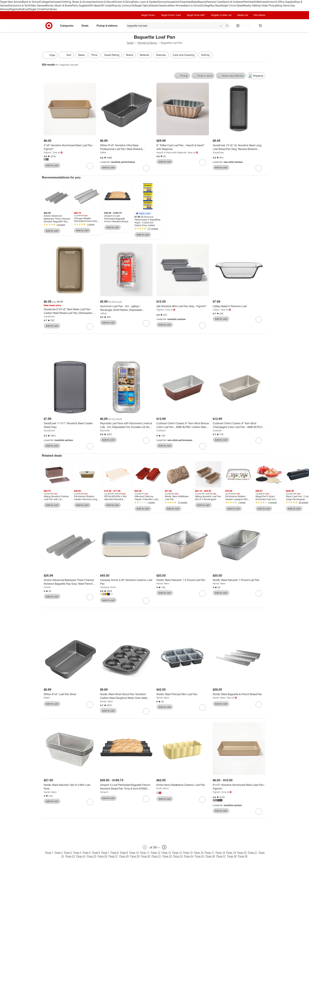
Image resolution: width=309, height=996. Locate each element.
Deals (154, 5)
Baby (195, 1)
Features (161, 55)
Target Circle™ (148, 15)
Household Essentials (179, 1)
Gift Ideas (94, 5)
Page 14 (177, 852)
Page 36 (210, 856)
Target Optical (143, 5)
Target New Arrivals (11, 1)
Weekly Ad (249, 5)
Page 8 (115, 852)
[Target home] (49, 25)
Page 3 (68, 852)
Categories (67, 25)
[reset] (221, 26)
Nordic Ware (162, 583)
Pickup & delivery (107, 25)
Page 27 (113, 856)
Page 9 (124, 852)
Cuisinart (161, 430)
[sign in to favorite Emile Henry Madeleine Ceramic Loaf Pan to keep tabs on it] (202, 799)
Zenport (104, 792)
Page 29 (135, 856)
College (44, 1)
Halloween (55, 1)
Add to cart (52, 165)
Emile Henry (162, 788)
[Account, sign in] (244, 25)
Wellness (261, 1)
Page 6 (96, 852)
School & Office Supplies (281, 1)
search (227, 25)
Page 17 (209, 852)
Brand (129, 55)
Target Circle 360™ (196, 15)
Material (144, 55)
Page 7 (105, 852)
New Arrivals (176, 5)
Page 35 (199, 856)
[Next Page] (264, 55)
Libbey (216, 309)
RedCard (24, 9)
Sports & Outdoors (232, 1)
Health (252, 1)
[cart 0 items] (260, 25)
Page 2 (59, 852)
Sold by (205, 55)
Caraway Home (108, 587)
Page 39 (242, 856)
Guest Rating (111, 55)
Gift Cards (106, 5)
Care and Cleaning (183, 55)
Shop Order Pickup (265, 5)
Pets (245, 1)
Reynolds (105, 430)
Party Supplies (80, 5)
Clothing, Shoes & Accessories (78, 1)
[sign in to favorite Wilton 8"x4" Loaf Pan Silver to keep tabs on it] (90, 704)
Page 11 (145, 852)
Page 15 (188, 852)
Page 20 (242, 852)
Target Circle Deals (232, 5)
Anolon (47, 587)
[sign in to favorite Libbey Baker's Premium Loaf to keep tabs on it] (259, 319)
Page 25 (91, 856)
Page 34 (188, 856)
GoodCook (218, 152)
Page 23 (70, 856)
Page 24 (81, 856)
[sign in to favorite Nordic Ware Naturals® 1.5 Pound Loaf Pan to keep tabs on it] (202, 593)
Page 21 (252, 852)
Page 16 (198, 852)
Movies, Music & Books (58, 5)
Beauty (202, 1)
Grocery (162, 1)
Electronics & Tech (19, 5)
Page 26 (102, 856)
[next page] (164, 847)
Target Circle (36, 9)
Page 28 (124, 856)
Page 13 (166, 852)
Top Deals (215, 5)
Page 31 (156, 856)
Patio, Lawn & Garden (145, 1)
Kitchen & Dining (123, 1)
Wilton (103, 152)
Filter (52, 55)
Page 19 (231, 852)
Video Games (37, 5)
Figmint (47, 152)
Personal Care (214, 1)
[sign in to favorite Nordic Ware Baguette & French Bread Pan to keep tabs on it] (259, 704)
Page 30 (145, 856)
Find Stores (50, 9)
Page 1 (49, 852)
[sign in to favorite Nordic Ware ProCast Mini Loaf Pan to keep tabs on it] (202, 707)
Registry (14, 9)
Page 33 (178, 856)
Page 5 (87, 852)
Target (130, 42)
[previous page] (144, 847)
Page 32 (167, 856)
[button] (143, 213)
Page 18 (220, 852)
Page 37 (221, 856)
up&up (103, 313)
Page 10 (134, 852)
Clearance (163, 5)
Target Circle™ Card (171, 15)
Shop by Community (123, 5)
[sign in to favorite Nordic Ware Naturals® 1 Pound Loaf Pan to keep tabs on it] (259, 593)
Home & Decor (104, 1)
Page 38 (232, 856)
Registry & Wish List (221, 15)
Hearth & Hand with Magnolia (171, 152)
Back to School (31, 1)
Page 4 (77, 852)
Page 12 (155, 852)
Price (94, 55)
